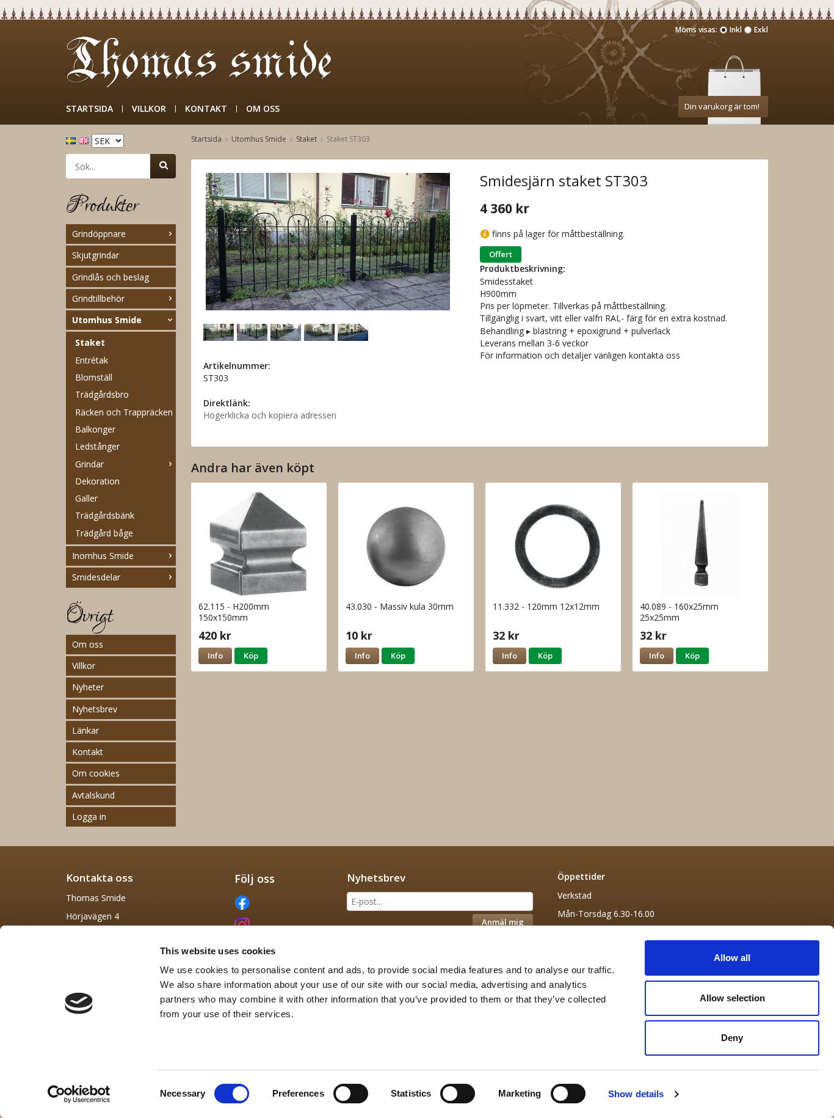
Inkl (736, 29)
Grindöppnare (99, 233)
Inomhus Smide (103, 555)
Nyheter (88, 687)
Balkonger (95, 429)
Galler (86, 498)
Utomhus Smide (107, 320)
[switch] (350, 1093)
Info (215, 655)
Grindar (89, 464)
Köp (251, 655)
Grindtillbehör (98, 298)
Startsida (89, 108)
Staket (90, 342)
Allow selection (732, 998)
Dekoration (97, 481)
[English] (85, 139)
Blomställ (93, 377)
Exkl (761, 29)
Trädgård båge (104, 533)
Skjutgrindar (95, 255)
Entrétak (91, 360)
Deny (732, 1037)
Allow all (732, 957)
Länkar (85, 730)
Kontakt (206, 108)
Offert (500, 254)
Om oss (263, 108)
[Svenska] (72, 139)
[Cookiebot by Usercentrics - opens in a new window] (79, 1094)
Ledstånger (97, 446)
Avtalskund (93, 795)
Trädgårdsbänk (104, 515)
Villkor (149, 108)
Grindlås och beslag (110, 277)
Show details (636, 1094)
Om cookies (96, 773)
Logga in (89, 816)
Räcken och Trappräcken (124, 412)
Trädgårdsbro (102, 394)
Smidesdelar (96, 577)
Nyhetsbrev (94, 709)
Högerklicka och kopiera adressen (269, 415)
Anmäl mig (503, 921)
